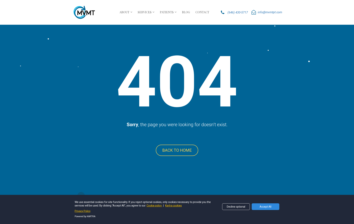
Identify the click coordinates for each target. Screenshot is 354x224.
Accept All (265, 206)
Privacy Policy (83, 211)
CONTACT (202, 12)
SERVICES (145, 12)
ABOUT (124, 12)
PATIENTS (167, 12)
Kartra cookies (173, 205)
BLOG (186, 12)
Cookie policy (154, 205)
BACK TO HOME (177, 150)
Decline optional (236, 206)
